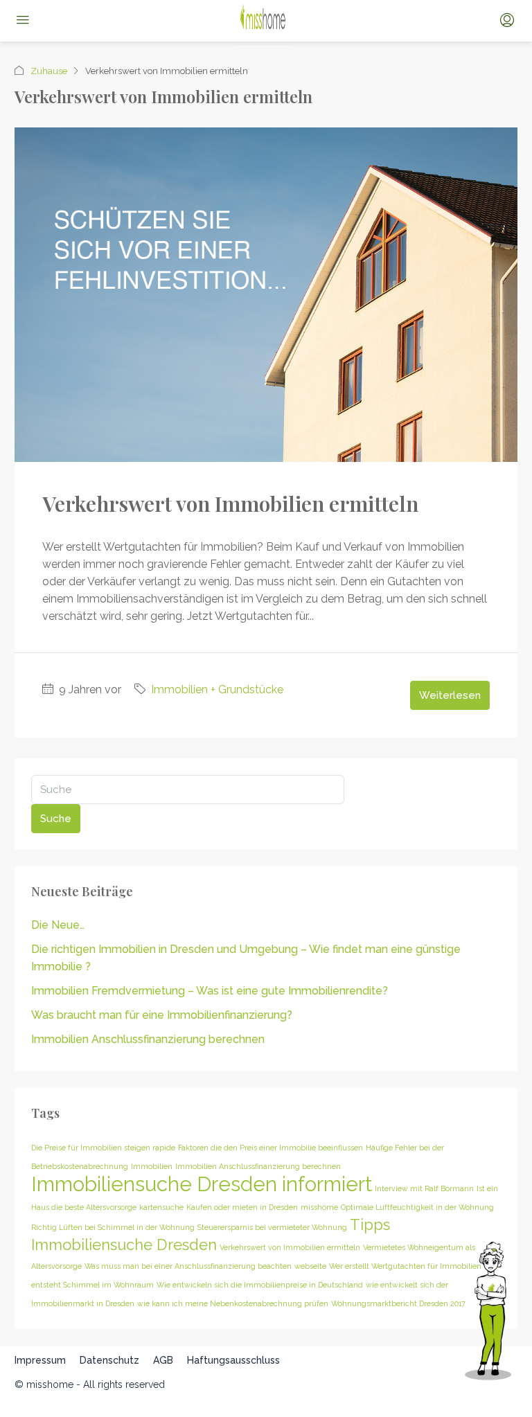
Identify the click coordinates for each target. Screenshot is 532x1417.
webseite (310, 1266)
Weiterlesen (450, 695)
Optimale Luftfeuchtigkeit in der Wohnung (417, 1207)
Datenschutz (109, 1360)
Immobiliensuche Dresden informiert (201, 1184)
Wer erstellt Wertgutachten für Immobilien (405, 1266)
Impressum (40, 1360)
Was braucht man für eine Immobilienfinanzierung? (161, 1015)
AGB (163, 1360)
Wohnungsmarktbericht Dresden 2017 (398, 1303)
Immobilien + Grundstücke (217, 689)
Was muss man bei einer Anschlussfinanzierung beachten (188, 1266)
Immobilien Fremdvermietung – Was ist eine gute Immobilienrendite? (209, 990)
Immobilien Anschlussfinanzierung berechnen (148, 1039)
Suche (55, 818)
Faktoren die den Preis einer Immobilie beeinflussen (270, 1147)
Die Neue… (58, 925)
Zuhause (48, 71)
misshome (319, 1207)
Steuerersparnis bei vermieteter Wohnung (272, 1227)
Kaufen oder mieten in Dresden (242, 1207)
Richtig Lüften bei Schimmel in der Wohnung (113, 1227)
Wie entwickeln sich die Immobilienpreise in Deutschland (260, 1285)
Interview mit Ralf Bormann (424, 1188)
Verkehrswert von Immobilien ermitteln (230, 503)
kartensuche (161, 1207)
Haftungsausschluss (233, 1360)
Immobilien (151, 1166)
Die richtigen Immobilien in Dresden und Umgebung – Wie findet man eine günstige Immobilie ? (246, 958)
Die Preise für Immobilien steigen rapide (103, 1147)
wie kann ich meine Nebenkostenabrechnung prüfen (232, 1303)
